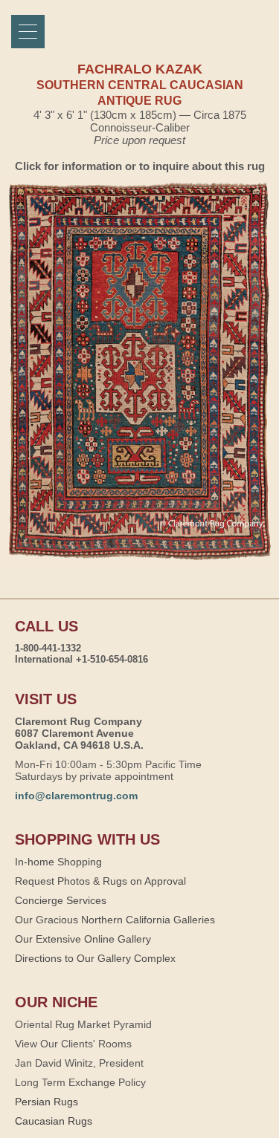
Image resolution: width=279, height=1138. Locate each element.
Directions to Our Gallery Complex (95, 958)
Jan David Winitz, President (79, 1063)
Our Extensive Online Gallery (83, 939)
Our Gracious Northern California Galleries (115, 920)
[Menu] (28, 31)
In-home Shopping (58, 862)
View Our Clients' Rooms (73, 1044)
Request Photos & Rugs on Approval (100, 881)
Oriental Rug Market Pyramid (83, 1024)
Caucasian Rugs (53, 1121)
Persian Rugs (46, 1102)
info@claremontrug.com (76, 796)
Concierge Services (60, 900)
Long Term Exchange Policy (80, 1082)
